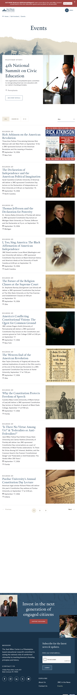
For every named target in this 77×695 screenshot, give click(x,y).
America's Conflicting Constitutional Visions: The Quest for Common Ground (19, 319)
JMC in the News (63, 682)
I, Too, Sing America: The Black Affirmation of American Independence (21, 246)
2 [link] (39, 510)
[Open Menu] (67, 10)
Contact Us (43, 686)
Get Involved (14, 16)
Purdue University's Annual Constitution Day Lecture (19, 480)
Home (6, 16)
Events (60, 686)
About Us (42, 682)
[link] (71, 509)
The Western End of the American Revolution (16, 356)
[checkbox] (15, 119)
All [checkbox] (6, 119)
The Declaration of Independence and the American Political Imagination (21, 173)
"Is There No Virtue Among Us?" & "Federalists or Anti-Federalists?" (19, 430)
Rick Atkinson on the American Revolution (21, 136)
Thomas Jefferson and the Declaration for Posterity (17, 210)
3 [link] (45, 510)
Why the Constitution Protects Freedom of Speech (21, 394)
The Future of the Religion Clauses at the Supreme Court (20, 282)
